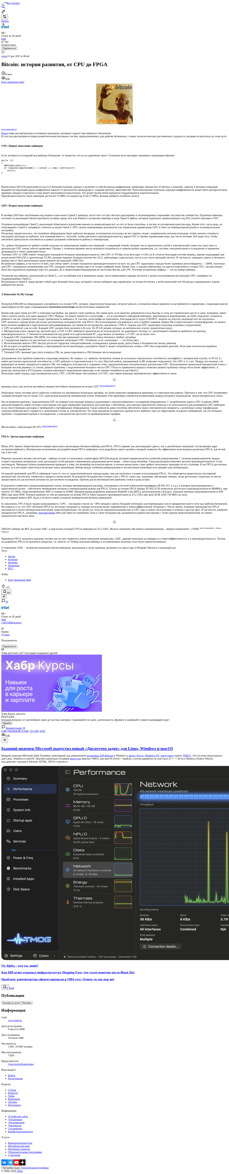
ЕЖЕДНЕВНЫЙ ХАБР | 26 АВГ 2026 (23, 731)
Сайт (4, 622)
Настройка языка (11, 1168)
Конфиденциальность (20, 1131)
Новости (13, 1093)
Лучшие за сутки (11, 1003)
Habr (20, 1171)
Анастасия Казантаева (21, 1064)
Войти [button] (5, 21)
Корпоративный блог (20, 1143)
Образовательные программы (25, 1152)
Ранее (4, 133)
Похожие (26, 1003)
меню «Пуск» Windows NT (144, 755)
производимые (46, 512)
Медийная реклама (19, 1146)
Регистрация (15, 1078)
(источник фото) (9, 129)
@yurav (5, 634)
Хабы (11, 1096)
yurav (4, 56)
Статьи (12, 1090)
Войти (11, 1075)
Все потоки (13, 3)
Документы (14, 1125)
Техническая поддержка (35, 1167)
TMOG (187, 755)
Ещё (11, 988)
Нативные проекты (19, 1149)
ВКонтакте (15, 622)
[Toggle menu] (2, 4)
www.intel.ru (15, 1020)
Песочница (14, 1105)
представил (167, 755)
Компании (14, 1099)
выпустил (75, 758)
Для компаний (16, 1122)
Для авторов (15, 1119)
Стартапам (14, 1155)
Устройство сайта (18, 1116)
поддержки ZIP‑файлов (100, 755)
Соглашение (15, 1128)
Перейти (7, 723)
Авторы (12, 1102)
